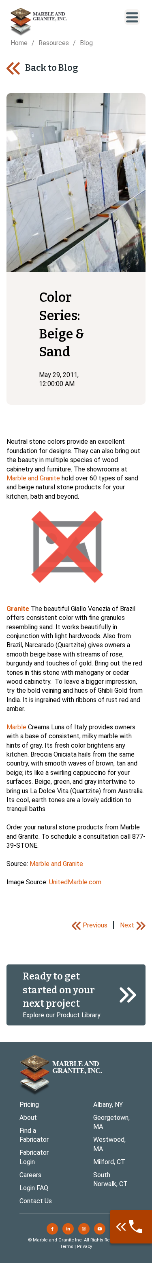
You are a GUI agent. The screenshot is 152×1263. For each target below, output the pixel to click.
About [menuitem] (28, 1117)
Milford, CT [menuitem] (109, 1162)
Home (19, 43)
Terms (66, 1246)
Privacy (84, 1246)
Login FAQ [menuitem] (33, 1188)
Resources (54, 43)
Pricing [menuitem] (29, 1104)
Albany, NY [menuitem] (108, 1104)
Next (127, 925)
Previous (95, 925)
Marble (16, 727)
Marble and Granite (33, 478)
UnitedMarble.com (75, 882)
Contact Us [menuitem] (35, 1201)
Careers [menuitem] (30, 1175)
